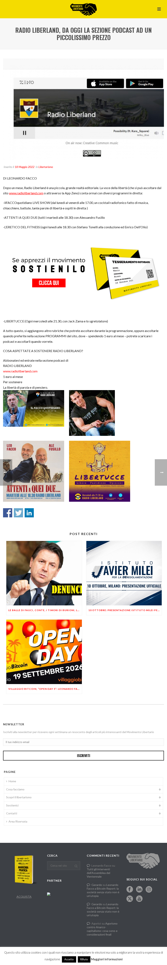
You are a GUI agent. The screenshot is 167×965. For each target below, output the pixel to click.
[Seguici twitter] (129, 898)
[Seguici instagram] (149, 889)
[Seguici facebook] (129, 889)
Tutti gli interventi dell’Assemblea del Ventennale (98, 872)
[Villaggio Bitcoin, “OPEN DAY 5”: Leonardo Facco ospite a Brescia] (44, 652)
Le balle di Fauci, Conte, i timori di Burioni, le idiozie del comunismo (45, 610)
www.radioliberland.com (26, 193)
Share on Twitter (18, 512)
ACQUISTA (24, 896)
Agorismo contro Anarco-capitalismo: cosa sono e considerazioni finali (102, 929)
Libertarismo (45, 167)
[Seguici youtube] (139, 898)
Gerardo (96, 885)
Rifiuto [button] (84, 959)
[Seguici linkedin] (139, 889)
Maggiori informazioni (107, 959)
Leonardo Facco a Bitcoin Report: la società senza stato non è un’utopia (103, 890)
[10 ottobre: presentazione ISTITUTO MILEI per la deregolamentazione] (124, 573)
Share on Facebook (7, 512)
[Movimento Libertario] (83, 9)
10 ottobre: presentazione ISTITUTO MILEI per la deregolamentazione (125, 610)
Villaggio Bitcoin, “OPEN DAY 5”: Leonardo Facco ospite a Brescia (45, 688)
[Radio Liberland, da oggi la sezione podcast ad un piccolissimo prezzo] (83, 109)
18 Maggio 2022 (24, 167)
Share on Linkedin (29, 512)
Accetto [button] (69, 959)
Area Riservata (18, 821)
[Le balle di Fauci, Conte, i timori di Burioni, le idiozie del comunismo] (44, 573)
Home (12, 781)
